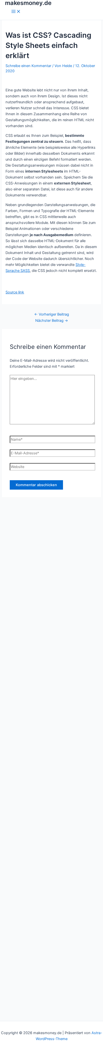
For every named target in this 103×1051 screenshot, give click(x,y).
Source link (15, 292)
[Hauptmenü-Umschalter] (16, 12)
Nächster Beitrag (51, 320)
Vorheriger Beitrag (51, 314)
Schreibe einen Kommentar (28, 66)
